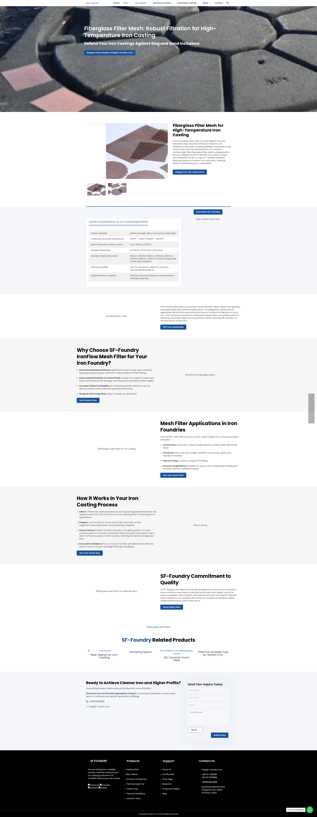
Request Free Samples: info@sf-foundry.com (110, 52)
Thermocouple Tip (135, 784)
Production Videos (171, 788)
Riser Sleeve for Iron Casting (104, 656)
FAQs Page (167, 779)
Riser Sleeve (132, 774)
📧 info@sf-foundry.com (98, 706)
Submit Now (220, 735)
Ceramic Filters (133, 798)
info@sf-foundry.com (212, 769)
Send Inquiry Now (88, 400)
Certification (168, 774)
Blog (164, 793)
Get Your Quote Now (173, 327)
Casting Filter (132, 769)
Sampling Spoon (140, 652)
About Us (166, 769)
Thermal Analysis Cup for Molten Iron (213, 653)
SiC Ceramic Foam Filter (177, 659)
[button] (227, 3)
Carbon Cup (132, 788)
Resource (166, 784)
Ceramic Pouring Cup (136, 779)
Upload (194, 730)
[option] (127, 151)
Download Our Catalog (208, 211)
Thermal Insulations (135, 793)
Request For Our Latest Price (189, 172)
